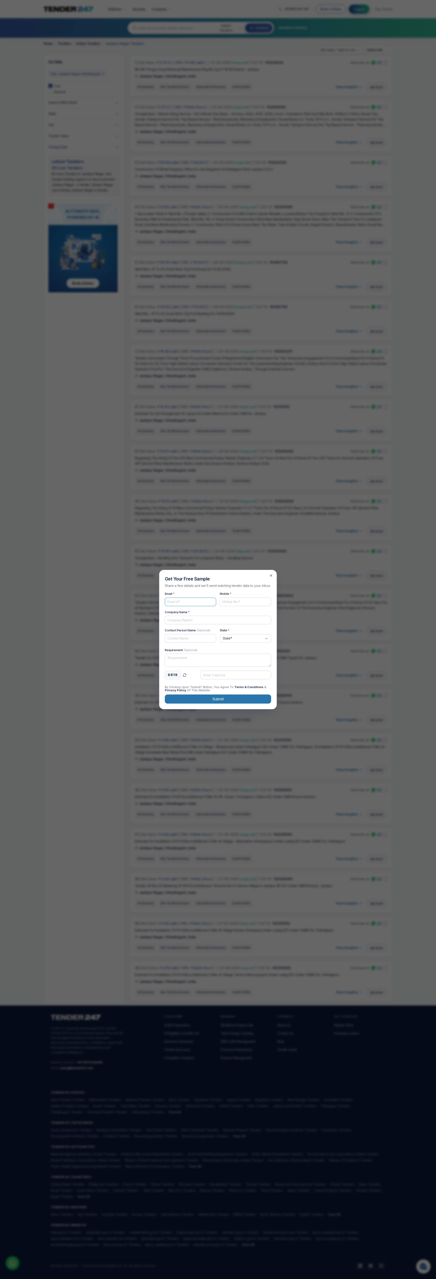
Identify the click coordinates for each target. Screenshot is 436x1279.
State (224, 630)
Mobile (225, 593)
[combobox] (245, 638)
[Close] (271, 575)
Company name (177, 612)
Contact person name (187, 630)
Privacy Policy (175, 690)
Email (169, 593)
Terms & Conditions (248, 687)
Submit (218, 699)
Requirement (181, 650)
